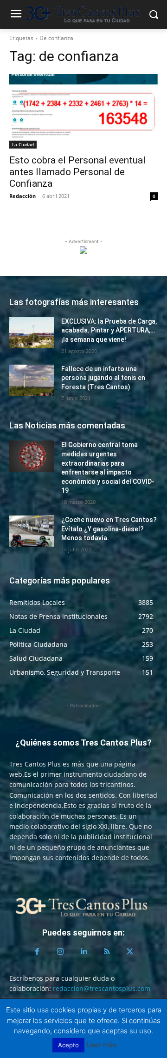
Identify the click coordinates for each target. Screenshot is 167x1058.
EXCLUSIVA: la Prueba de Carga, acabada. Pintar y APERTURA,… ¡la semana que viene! (109, 330)
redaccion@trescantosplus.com (101, 988)
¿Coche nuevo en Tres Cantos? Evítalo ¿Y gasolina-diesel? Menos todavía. (109, 529)
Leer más (101, 1044)
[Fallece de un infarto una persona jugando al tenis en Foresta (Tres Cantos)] (31, 380)
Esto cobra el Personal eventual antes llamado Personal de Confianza (77, 172)
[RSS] (106, 952)
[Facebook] (37, 952)
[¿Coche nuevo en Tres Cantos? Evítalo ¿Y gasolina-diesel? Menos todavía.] (31, 531)
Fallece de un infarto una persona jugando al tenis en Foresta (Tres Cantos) (103, 378)
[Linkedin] (83, 952)
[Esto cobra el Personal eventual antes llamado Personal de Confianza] (83, 111)
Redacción (22, 195)
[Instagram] (60, 952)
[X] (130, 952)
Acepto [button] (68, 1045)
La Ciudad (23, 144)
